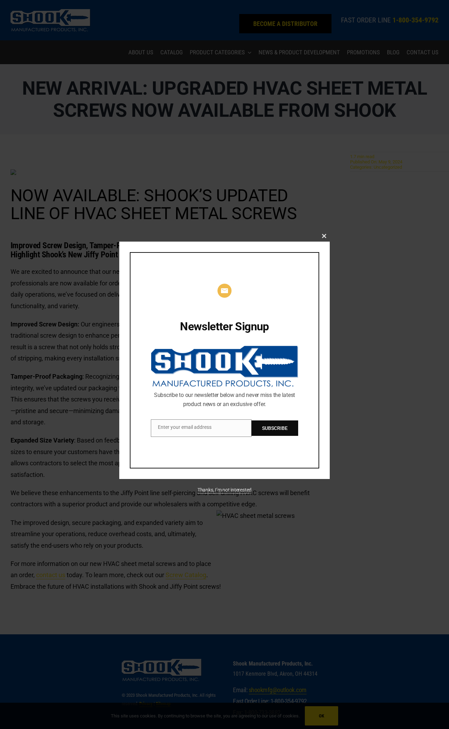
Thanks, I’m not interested (224, 490)
